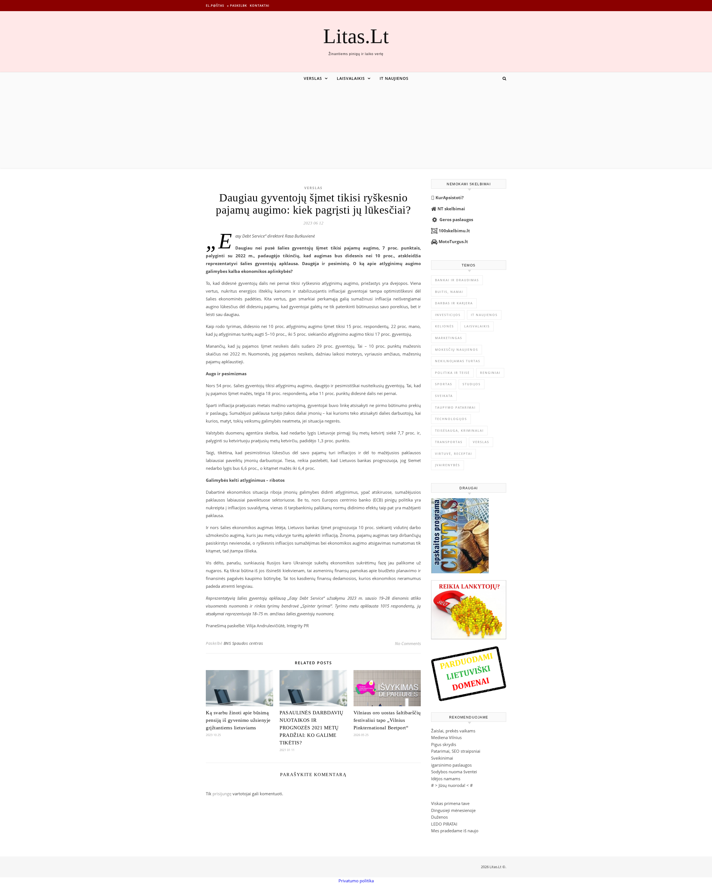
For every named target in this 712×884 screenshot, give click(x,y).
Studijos (472, 384)
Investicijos (448, 315)
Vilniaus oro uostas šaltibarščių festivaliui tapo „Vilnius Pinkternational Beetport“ (387, 720)
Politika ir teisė (452, 373)
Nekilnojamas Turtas (457, 361)
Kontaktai (259, 5)
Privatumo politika (356, 880)
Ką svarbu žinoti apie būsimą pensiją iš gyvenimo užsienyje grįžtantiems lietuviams (238, 720)
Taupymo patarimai (455, 407)
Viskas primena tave (450, 803)
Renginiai (490, 373)
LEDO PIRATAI (444, 824)
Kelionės (444, 326)
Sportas (443, 384)
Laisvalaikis (351, 78)
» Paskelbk (237, 5)
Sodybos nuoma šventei (454, 771)
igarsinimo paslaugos (451, 765)
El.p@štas (215, 5)
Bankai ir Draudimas (457, 280)
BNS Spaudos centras (243, 643)
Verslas (313, 78)
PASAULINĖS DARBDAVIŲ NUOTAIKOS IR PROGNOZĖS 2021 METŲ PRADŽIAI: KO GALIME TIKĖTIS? (311, 727)
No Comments (408, 643)
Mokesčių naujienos (456, 349)
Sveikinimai (442, 758)
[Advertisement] (356, 126)
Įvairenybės (447, 465)
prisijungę (221, 793)
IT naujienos (394, 78)
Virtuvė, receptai (453, 453)
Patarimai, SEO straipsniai (455, 751)
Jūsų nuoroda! (452, 785)
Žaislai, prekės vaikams (453, 731)
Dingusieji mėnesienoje (453, 810)
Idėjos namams (445, 778)
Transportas (449, 442)
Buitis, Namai (449, 292)
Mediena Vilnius (446, 737)
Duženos (439, 817)
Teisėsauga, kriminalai (459, 430)
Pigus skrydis (443, 744)
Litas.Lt (356, 36)
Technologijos (451, 419)
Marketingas (448, 338)
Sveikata (444, 396)
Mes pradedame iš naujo (454, 830)
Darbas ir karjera (454, 303)
